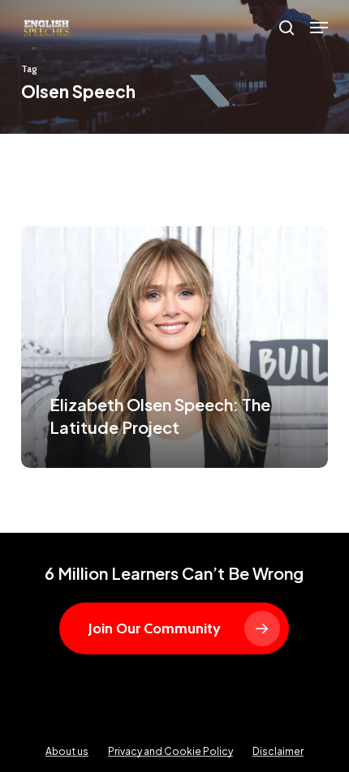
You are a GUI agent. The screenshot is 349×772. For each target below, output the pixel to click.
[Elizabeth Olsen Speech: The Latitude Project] (174, 347)
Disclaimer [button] (278, 751)
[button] (319, 27)
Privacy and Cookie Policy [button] (170, 751)
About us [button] (66, 751)
